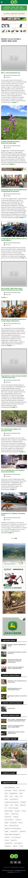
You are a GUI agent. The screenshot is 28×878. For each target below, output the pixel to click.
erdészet (24, 811)
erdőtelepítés (8, 846)
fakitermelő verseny (13, 825)
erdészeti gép (8, 790)
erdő (21, 796)
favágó (16, 796)
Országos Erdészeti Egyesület (11, 802)
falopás (6, 805)
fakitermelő (22, 805)
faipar (6, 825)
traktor (6, 799)
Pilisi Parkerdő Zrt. (14, 799)
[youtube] (19, 862)
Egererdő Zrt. (14, 840)
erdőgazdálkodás (13, 793)
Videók (13, 7)
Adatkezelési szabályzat (17, 867)
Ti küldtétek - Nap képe (10, 739)
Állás (17, 7)
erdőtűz (16, 805)
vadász (21, 793)
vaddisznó (15, 846)
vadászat (15, 790)
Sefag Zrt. (7, 813)
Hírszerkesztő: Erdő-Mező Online (12, 75)
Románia (7, 840)
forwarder (7, 837)
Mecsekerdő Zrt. (14, 831)
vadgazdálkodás (8, 843)
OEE (6, 808)
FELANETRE (17, 872)
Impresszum (7, 867)
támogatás (17, 811)
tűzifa (11, 805)
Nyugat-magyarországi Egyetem (12, 834)
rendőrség (15, 816)
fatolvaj (20, 822)
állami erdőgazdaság (9, 787)
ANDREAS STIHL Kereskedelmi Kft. (13, 828)
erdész (11, 796)
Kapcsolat (22, 9)
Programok (6, 9)
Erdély (6, 793)
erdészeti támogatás (13, 808)
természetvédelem (9, 819)
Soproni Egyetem (18, 843)
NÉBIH (6, 796)
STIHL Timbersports (16, 837)
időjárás (6, 822)
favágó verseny (14, 813)
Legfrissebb (7, 7)
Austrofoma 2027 (11, 708)
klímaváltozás (13, 822)
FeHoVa (21, 846)
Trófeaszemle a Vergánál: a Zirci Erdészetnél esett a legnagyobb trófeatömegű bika (15, 661)
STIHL (17, 787)
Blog (11, 9)
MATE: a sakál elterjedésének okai (10, 73)
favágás (6, 831)
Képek (21, 7)
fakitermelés (22, 790)
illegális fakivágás (9, 811)
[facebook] (11, 862)
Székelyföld (23, 802)
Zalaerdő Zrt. (23, 831)
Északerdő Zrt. (8, 816)
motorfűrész (18, 819)
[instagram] (15, 862)
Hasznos (16, 9)
